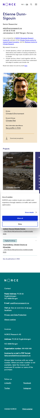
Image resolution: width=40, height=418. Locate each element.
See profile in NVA (13, 128)
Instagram (27, 388)
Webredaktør (27, 409)
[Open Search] (31, 4)
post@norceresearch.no (19, 303)
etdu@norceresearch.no (12, 28)
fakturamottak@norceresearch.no (17, 355)
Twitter (7, 388)
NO (22, 4)
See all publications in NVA (11, 259)
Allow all (20, 218)
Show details (29, 212)
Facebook (27, 383)
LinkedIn (7, 383)
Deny (20, 224)
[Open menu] (36, 4)
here (25, 66)
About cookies (10, 319)
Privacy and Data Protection (15, 315)
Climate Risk (11, 120)
